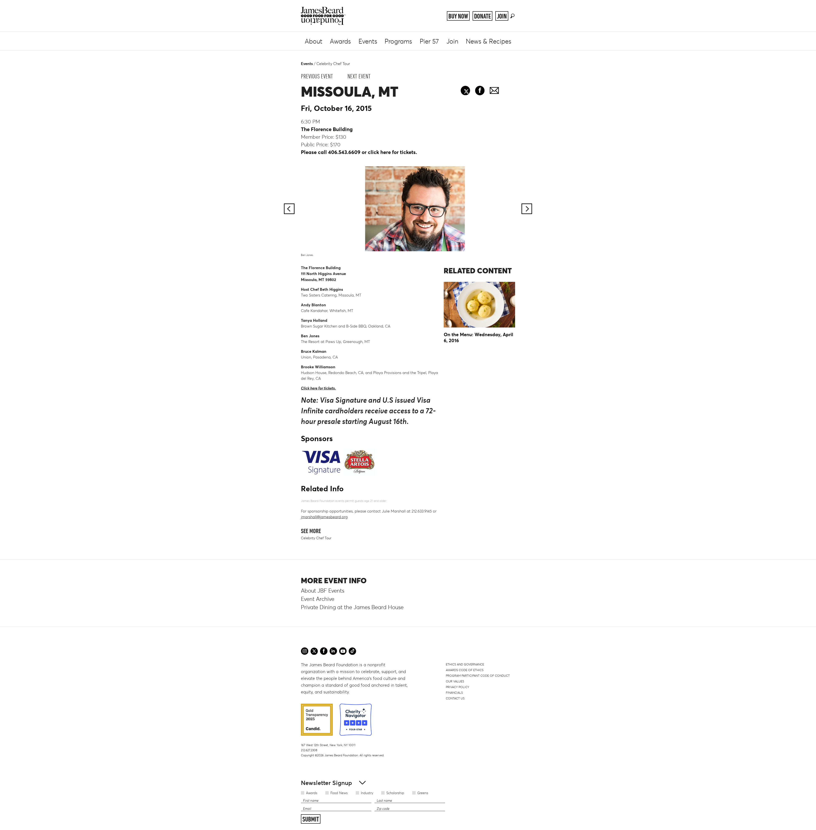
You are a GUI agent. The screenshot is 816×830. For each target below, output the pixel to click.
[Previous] (289, 208)
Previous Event (317, 76)
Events (367, 41)
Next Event (359, 76)
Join (502, 16)
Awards (340, 41)
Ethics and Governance (465, 664)
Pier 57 (429, 41)
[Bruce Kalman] (408, 208)
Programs (398, 41)
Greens (422, 793)
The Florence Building (327, 129)
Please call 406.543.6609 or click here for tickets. (359, 152)
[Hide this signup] (361, 782)
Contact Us (455, 698)
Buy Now (458, 16)
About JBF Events (322, 590)
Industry (367, 793)
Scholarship (395, 793)
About (313, 41)
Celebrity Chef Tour (333, 63)
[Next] (526, 208)
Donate (482, 16)
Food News (339, 793)
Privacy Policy (457, 687)
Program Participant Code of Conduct (478, 676)
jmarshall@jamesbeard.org (324, 517)
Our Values (455, 681)
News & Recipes (488, 41)
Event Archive (317, 599)
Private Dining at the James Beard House (352, 607)
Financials (454, 692)
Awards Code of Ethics (464, 670)
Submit (310, 819)
